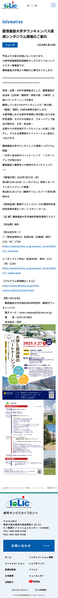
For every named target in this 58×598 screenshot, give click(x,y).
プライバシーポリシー (19, 589)
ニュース (10, 44)
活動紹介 (9, 581)
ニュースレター (36, 575)
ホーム (8, 557)
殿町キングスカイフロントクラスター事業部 (17, 488)
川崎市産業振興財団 (24, 595)
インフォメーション (38, 488)
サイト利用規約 (40, 589)
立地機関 (9, 575)
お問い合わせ (21, 545)
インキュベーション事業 (41, 557)
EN (36, 5)
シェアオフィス (36, 563)
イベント (33, 569)
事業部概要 (10, 569)
